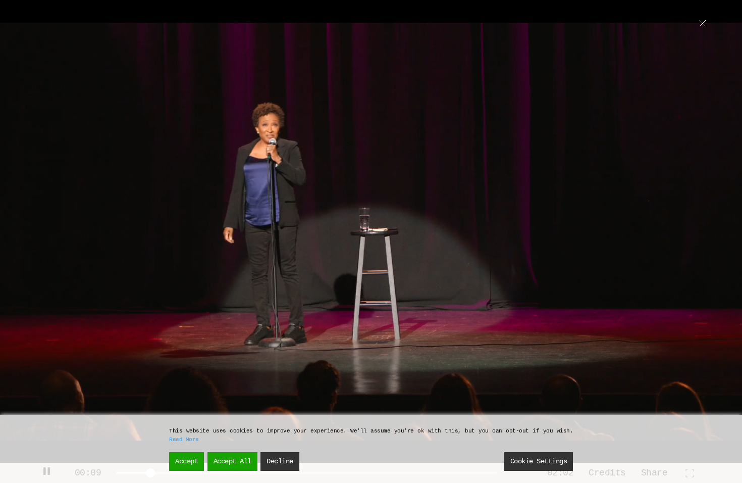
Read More (184, 440)
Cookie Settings (538, 461)
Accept (186, 461)
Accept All (232, 461)
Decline (280, 461)
